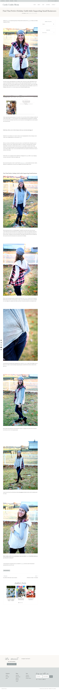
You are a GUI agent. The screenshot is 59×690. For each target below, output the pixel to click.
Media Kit (27, 676)
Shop (43, 4)
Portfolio (7, 676)
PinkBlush (33, 82)
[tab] (18, 602)
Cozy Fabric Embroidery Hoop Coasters (10, 577)
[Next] (34, 594)
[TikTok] (52, 1)
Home (35, 4)
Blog (30, 13)
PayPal (8, 20)
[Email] (1, 347)
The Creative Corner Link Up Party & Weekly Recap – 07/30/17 (11, 599)
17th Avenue (54, 688)
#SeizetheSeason (6, 570)
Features (48, 4)
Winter (35, 13)
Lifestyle (17, 675)
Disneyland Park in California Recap (21, 599)
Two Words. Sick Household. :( (31, 599)
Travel (17, 681)
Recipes (17, 679)
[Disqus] (20, 615)
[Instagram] (48, 1)
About (39, 4)
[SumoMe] (1, 349)
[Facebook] (50, 1)
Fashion (17, 678)
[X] (1, 345)
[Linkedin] (55, 1)
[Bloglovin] (56, 1)
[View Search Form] (57, 1)
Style (33, 13)
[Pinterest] (51, 1)
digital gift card (23, 162)
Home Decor (18, 676)
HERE (21, 137)
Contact (53, 4)
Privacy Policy (28, 678)
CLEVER (22, 563)
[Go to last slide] (6, 594)
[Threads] (54, 1)
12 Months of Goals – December (32, 577)
